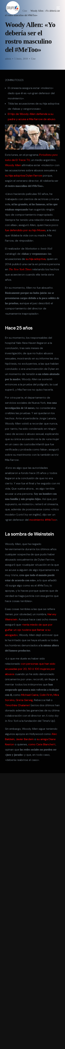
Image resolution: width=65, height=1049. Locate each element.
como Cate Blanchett (42, 744)
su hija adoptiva (35, 259)
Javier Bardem (25, 739)
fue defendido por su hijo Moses (25, 230)
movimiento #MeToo (42, 520)
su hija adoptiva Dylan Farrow (23, 175)
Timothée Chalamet (17, 705)
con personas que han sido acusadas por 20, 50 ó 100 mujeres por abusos (30, 669)
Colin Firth (46, 695)
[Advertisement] (32, 911)
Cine (33, 58)
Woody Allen (13, 165)
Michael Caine (29, 695)
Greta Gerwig (24, 700)
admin (8, 58)
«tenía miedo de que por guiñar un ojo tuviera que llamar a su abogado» (29, 630)
